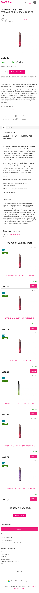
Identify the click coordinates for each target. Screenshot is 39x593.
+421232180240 (8, 540)
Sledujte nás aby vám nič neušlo (13, 543)
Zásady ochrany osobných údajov (10, 562)
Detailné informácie (6, 110)
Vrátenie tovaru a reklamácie (9, 564)
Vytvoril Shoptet (16, 581)
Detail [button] (33, 286)
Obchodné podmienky (7, 559)
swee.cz (19, 571)
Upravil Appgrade (26, 581)
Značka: (9, 22)
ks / (19, 529)
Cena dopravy (5, 554)
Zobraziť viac (19, 515)
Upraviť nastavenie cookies (25, 587)
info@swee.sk (8, 537)
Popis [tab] (4, 128)
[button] (19, 286)
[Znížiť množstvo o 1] (8, 73)
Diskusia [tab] (9, 128)
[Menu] (35, 2)
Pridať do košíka (18, 72)
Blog (2, 552)
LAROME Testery (15, 234)
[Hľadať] (25, 2)
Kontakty (3, 557)
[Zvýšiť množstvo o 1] (8, 71)
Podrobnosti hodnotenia (24, 20)
